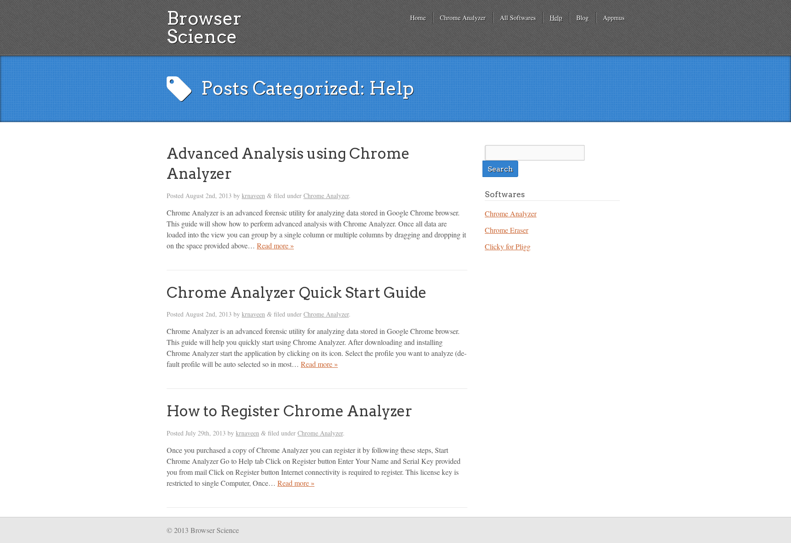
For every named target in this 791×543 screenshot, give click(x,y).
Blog (582, 17)
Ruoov (555, 520)
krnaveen (253, 195)
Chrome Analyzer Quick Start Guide (297, 292)
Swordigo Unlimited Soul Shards (411, 520)
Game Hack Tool (459, 520)
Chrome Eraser (506, 230)
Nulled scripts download (585, 520)
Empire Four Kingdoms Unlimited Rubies (337, 520)
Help (556, 17)
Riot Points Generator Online (268, 520)
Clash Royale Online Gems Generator (512, 520)
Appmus (613, 17)
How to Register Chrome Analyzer (289, 411)
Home (418, 17)
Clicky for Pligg (508, 246)
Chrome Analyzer (463, 17)
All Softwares (518, 17)
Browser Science (204, 27)
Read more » (275, 245)
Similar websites (616, 524)
